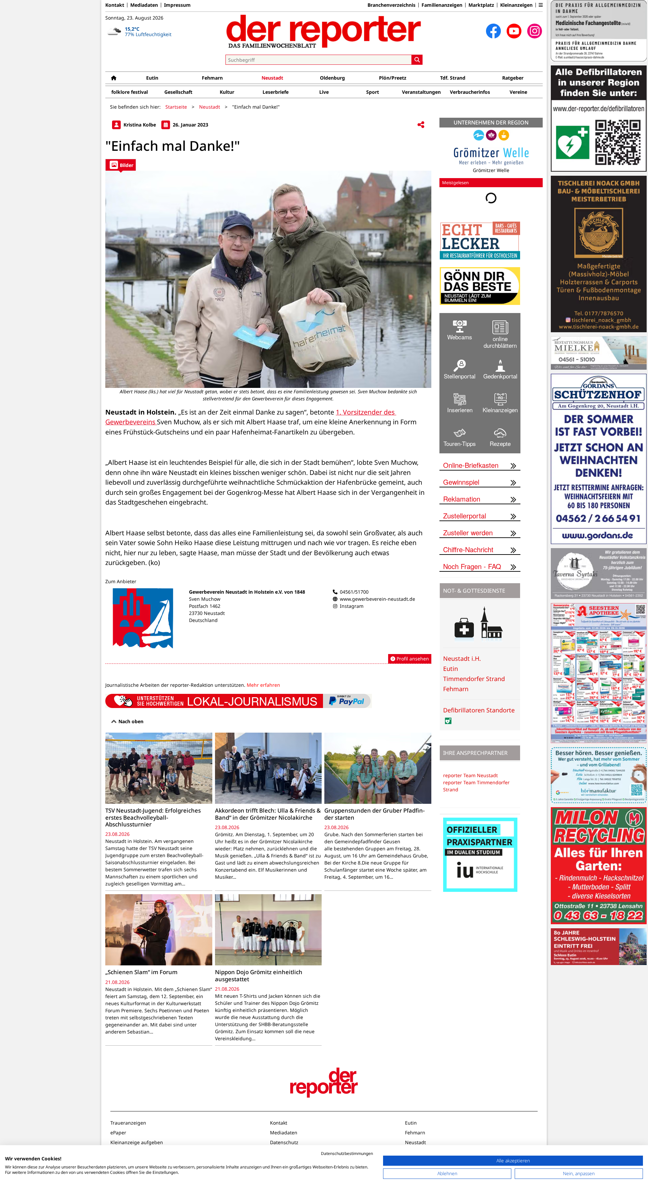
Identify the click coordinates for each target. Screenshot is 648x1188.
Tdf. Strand (452, 78)
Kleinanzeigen (516, 5)
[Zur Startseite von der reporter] (324, 31)
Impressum (177, 5)
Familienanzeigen (442, 5)
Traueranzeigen (128, 1123)
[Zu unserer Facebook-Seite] (493, 31)
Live (324, 92)
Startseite (176, 107)
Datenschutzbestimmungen (347, 1153)
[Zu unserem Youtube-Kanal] (514, 31)
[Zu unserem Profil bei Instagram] (534, 31)
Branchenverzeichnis (391, 5)
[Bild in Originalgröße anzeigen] (268, 279)
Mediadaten (144, 5)
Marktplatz (481, 5)
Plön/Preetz (392, 78)
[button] (541, 5)
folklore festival (129, 92)
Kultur (227, 92)
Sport (372, 92)
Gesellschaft (178, 92)
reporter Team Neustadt (470, 775)
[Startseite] (113, 78)
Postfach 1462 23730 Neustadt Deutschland (207, 613)
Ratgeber (512, 78)
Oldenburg (332, 78)
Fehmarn (212, 78)
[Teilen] (420, 125)
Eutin (152, 78)
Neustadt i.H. (462, 658)
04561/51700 (354, 592)
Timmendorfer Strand (474, 679)
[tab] (120, 165)
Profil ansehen (412, 658)
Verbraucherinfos (470, 92)
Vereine (518, 92)
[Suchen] (417, 60)
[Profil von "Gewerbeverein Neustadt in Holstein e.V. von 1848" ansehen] (268, 626)
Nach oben (130, 721)
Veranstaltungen (421, 92)
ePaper (118, 1132)
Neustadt (272, 78)
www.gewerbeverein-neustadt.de (377, 599)
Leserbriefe (276, 92)
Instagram (351, 606)
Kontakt (114, 5)
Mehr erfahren (263, 685)
